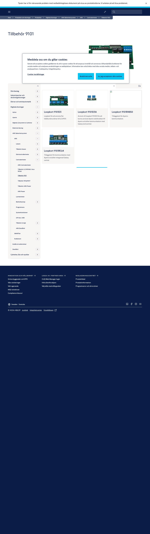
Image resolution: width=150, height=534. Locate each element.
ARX (15, 139)
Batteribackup (20, 202)
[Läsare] (37, 144)
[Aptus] (37, 112)
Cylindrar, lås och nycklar (20, 255)
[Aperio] (37, 117)
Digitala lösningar (17, 107)
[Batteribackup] (37, 202)
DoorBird (15, 249)
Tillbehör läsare (21, 149)
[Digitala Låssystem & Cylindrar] (37, 122)
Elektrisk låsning (18, 128)
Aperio (15, 117)
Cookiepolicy (43, 69)
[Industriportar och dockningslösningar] (37, 96)
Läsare (18, 144)
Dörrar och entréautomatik (21, 102)
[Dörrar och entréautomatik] (37, 101)
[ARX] (37, 138)
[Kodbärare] (37, 239)
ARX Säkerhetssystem (20, 133)
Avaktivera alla (86, 76)
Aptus (14, 112)
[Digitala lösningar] (37, 107)
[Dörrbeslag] (37, 91)
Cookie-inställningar (35, 74)
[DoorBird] (37, 249)
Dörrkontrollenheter (22, 154)
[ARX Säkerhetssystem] (37, 133)
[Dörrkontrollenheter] (37, 154)
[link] (11, 17)
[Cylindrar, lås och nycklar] (37, 254)
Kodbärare (17, 239)
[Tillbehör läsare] (37, 149)
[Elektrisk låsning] (37, 128)
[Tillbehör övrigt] (37, 223)
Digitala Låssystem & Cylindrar (22, 123)
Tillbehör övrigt (21, 223)
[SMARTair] (37, 233)
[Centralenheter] (37, 159)
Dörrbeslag (15, 91)
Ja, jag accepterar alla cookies (110, 76)
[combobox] (126, 12)
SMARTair (17, 233)
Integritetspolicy (54, 69)
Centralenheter (21, 160)
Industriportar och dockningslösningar (18, 96)
